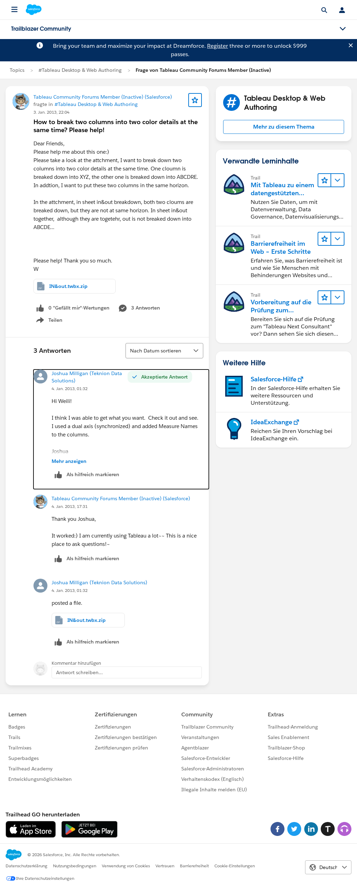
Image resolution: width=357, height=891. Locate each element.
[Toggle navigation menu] (342, 29)
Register (217, 46)
